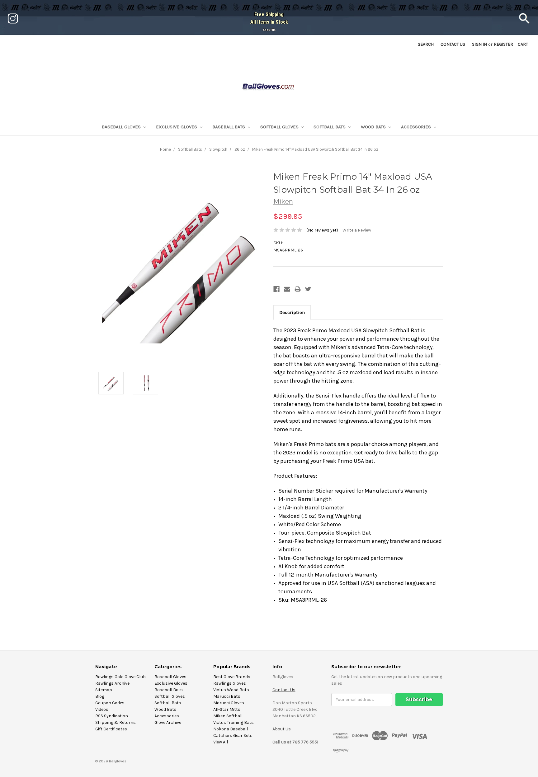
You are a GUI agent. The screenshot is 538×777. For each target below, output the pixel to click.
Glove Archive (167, 722)
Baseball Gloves (122, 127)
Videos (101, 709)
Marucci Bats (226, 696)
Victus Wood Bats (231, 689)
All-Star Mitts (226, 709)
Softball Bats (330, 127)
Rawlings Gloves (229, 683)
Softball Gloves (280, 127)
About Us (269, 30)
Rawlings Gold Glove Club (120, 676)
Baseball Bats (229, 127)
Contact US (453, 44)
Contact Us (283, 689)
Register (503, 44)
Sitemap (103, 689)
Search (426, 44)
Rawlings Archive (112, 683)
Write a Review (356, 230)
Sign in (479, 44)
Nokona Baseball (230, 729)
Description (292, 312)
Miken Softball (228, 716)
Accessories (416, 127)
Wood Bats (374, 127)
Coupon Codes (110, 703)
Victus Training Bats (233, 722)
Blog (99, 696)
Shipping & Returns (115, 722)
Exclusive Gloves (177, 127)
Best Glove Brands (231, 676)
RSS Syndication (111, 716)
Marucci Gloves (228, 703)
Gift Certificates (111, 729)
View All (220, 742)
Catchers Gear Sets (232, 735)
